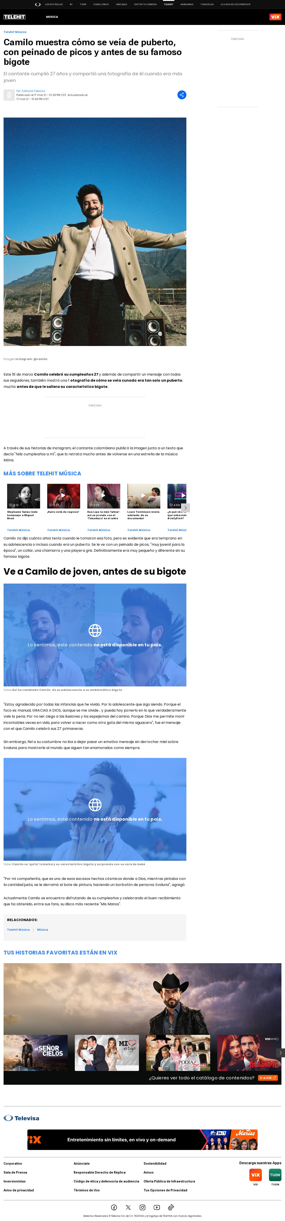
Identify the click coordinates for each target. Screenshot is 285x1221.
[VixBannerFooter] (142, 1139)
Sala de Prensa (15, 1172)
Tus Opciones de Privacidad (165, 1190)
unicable (121, 4)
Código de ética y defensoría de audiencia (106, 1181)
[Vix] (275, 17)
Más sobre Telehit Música (42, 473)
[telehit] (15, 17)
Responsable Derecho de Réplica (100, 1172)
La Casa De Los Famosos (235, 4)
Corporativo (13, 1163)
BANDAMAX (187, 4)
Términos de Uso (87, 1190)
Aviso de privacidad (19, 1190)
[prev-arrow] (1, 1053)
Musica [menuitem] (52, 17)
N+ (71, 4)
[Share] (181, 94)
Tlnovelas (207, 4)
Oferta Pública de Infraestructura (169, 1181)
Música (42, 930)
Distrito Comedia (145, 4)
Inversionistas (15, 1181)
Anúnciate (82, 1163)
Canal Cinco (101, 4)
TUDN (83, 4)
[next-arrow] (185, 507)
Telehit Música (15, 32)
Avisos (149, 1172)
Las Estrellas (54, 4)
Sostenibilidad (155, 1163)
